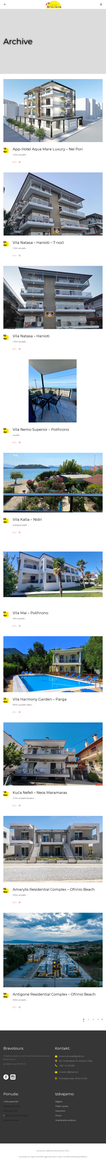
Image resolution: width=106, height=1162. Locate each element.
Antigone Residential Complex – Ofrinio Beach (54, 994)
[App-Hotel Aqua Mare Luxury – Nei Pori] (53, 110)
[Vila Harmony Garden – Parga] (53, 664)
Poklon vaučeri (61, 1106)
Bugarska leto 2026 (11, 1106)
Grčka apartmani (11, 1101)
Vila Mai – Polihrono (30, 613)
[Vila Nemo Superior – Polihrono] (53, 390)
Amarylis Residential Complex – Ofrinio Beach (54, 889)
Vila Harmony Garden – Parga (40, 699)
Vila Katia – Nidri (27, 519)
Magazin (58, 1101)
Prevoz (58, 1115)
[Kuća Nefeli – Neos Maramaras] (53, 754)
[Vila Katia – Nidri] (53, 483)
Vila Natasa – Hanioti (31, 336)
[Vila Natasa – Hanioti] (53, 297)
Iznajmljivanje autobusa (65, 1120)
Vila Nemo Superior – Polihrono (41, 429)
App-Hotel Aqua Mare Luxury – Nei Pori (48, 149)
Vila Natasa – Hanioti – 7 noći (38, 242)
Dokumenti (60, 1111)
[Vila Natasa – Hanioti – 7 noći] (53, 204)
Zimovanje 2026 (10, 1111)
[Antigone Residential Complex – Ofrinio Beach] (53, 950)
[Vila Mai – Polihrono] (53, 574)
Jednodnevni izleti (11, 1120)
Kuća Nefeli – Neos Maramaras (40, 792)
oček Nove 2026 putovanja (16, 1115)
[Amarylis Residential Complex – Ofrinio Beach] (53, 849)
